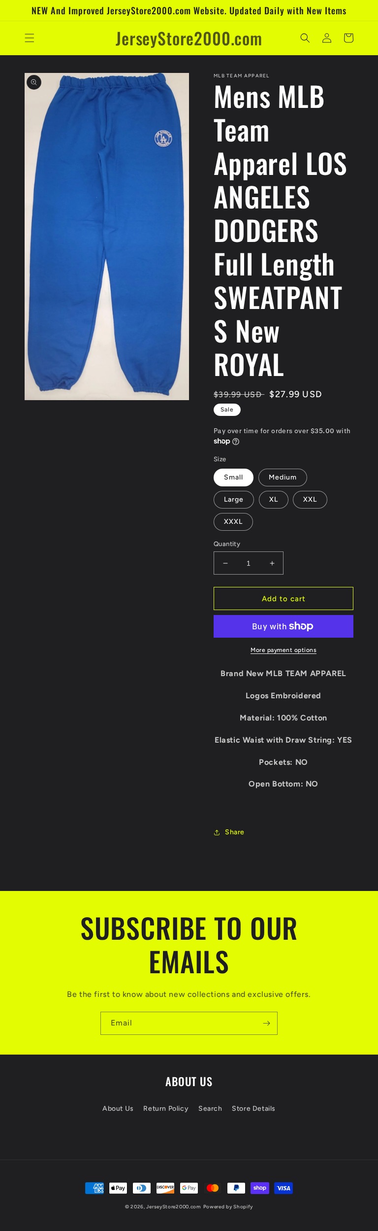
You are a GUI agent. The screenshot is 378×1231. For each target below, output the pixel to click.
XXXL (233, 521)
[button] (29, 38)
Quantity (227, 543)
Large (234, 499)
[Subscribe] (266, 1023)
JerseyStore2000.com (173, 1206)
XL (273, 499)
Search (210, 1108)
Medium (283, 477)
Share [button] (235, 832)
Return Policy (166, 1108)
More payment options (283, 650)
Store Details (254, 1108)
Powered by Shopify (228, 1206)
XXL (310, 499)
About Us (118, 1108)
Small (233, 477)
